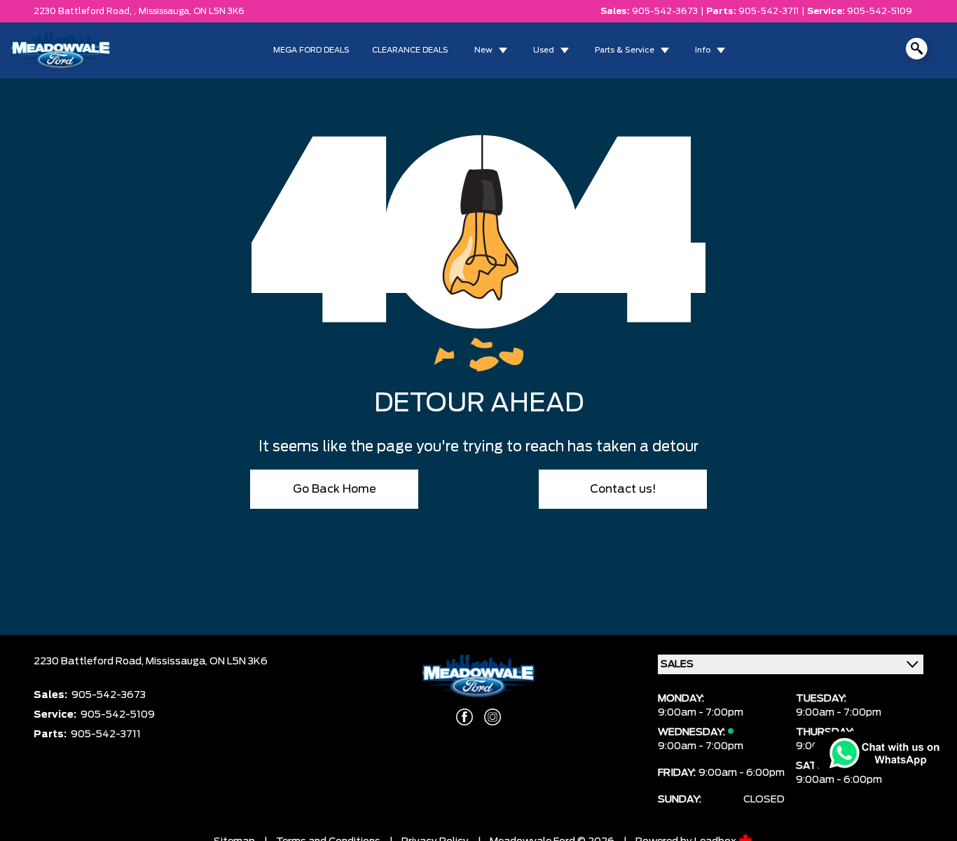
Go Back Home (334, 489)
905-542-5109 (879, 11)
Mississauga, (166, 11)
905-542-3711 (768, 11)
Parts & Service (624, 50)
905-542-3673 (665, 11)
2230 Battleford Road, (90, 661)
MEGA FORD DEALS (311, 50)
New (483, 50)
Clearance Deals (410, 50)
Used (543, 50)
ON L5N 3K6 (219, 11)
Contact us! (623, 489)
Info (702, 50)
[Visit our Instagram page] (492, 717)
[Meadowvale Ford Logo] (61, 50)
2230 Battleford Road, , (85, 11)
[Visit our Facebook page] (464, 717)
